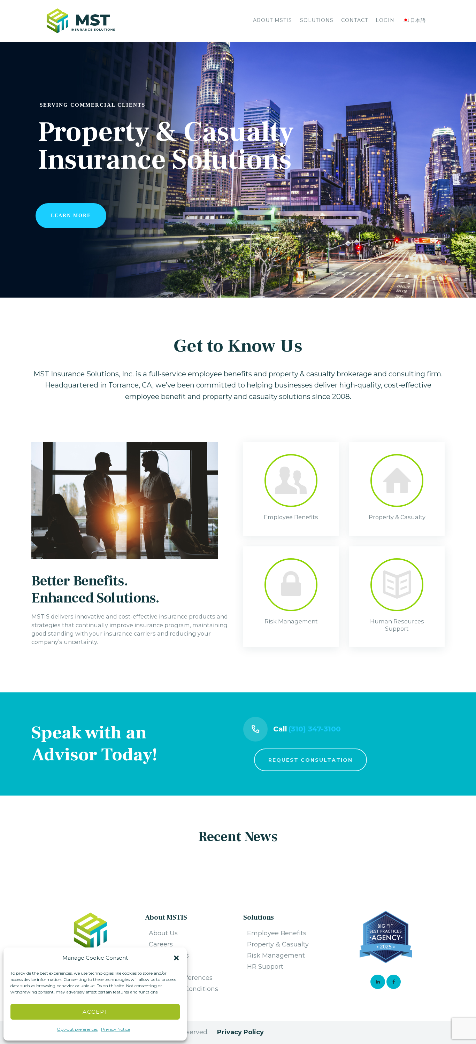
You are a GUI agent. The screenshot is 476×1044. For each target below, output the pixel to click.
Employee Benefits (276, 933)
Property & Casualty (278, 944)
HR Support (265, 966)
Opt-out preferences (77, 1029)
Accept (95, 1011)
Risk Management (276, 955)
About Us (163, 933)
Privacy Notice (115, 1029)
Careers (161, 944)
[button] (176, 957)
